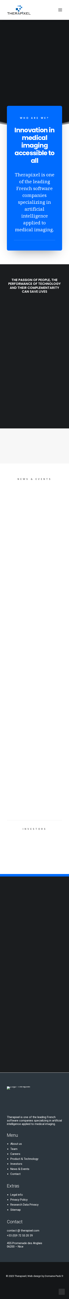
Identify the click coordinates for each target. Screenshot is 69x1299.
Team (13, 1149)
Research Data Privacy (24, 1204)
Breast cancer (44, 502)
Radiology (47, 496)
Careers (15, 1154)
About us (16, 1144)
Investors (16, 1164)
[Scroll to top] (62, 1291)
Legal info (16, 1194)
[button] (60, 10)
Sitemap (15, 1209)
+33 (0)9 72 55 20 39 (20, 1235)
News (34, 496)
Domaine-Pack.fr (54, 1276)
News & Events (19, 1169)
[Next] (60, 790)
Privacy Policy (19, 1199)
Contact (15, 1174)
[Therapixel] (19, 10)
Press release (45, 507)
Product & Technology (24, 1159)
